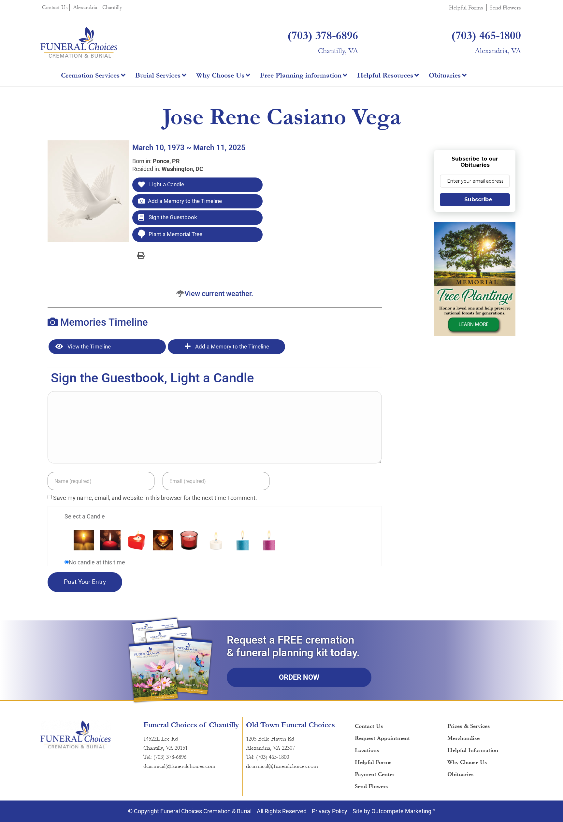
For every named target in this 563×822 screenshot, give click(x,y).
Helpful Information (472, 750)
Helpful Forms (466, 7)
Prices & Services (468, 726)
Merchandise (463, 738)
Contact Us (55, 7)
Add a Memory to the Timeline (185, 201)
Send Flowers (505, 7)
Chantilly (112, 7)
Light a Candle (166, 184)
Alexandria (85, 7)
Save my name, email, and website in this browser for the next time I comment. (155, 498)
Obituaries (445, 75)
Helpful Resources (385, 75)
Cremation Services (90, 75)
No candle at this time (97, 562)
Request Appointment (382, 738)
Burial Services (157, 75)
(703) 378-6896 (322, 35)
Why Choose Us (220, 75)
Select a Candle (85, 516)
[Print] (140, 255)
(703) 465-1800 (486, 35)
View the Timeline (88, 346)
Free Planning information (300, 75)
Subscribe (478, 199)
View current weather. (218, 294)
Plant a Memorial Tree (175, 234)
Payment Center (374, 774)
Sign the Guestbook (172, 217)
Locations (367, 750)
